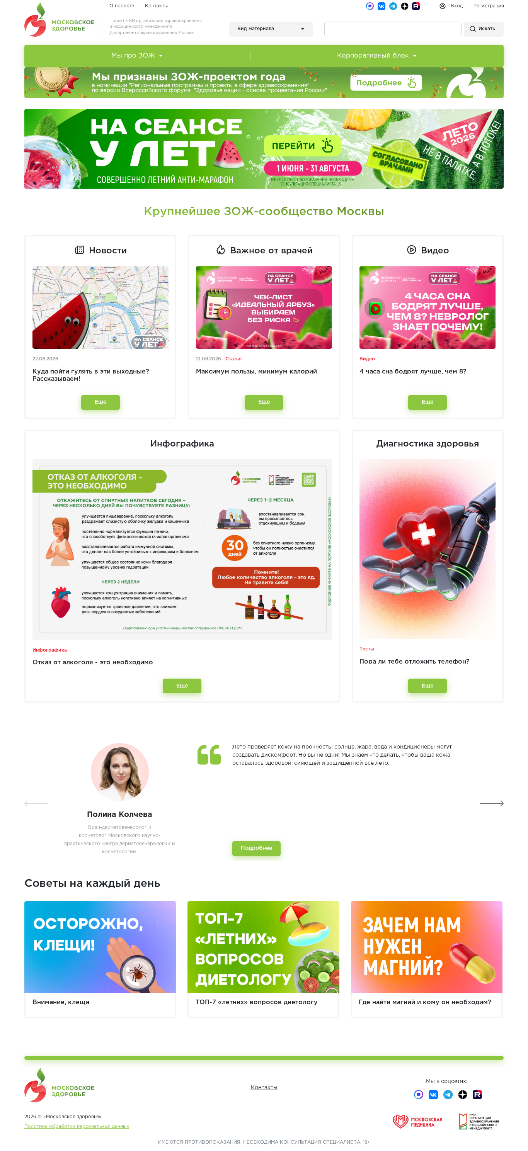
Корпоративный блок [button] (373, 56)
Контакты (156, 6)
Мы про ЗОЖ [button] (133, 56)
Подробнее (256, 848)
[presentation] (36, 804)
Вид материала (255, 29)
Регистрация (488, 6)
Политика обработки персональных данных (76, 1126)
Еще (100, 402)
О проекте (121, 6)
